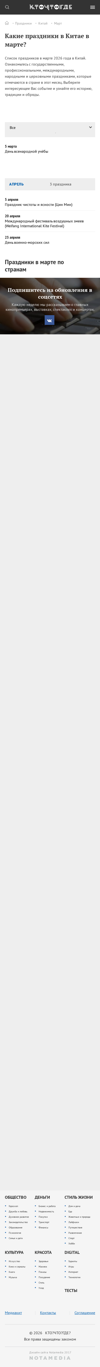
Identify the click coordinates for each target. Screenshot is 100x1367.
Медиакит (13, 1312)
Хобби (71, 1243)
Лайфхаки (73, 1222)
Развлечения (75, 1232)
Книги (12, 1272)
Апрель (16, 184)
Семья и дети (16, 1238)
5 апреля (11, 199)
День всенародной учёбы (26, 151)
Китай (43, 23)
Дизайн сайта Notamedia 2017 (50, 1352)
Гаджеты (72, 1261)
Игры (71, 1266)
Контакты (48, 1312)
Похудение (44, 1277)
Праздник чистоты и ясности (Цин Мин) (38, 204)
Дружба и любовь (18, 1211)
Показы (43, 1272)
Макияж (43, 1266)
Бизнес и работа (47, 1206)
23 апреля (12, 237)
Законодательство (18, 1222)
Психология (15, 1232)
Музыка (13, 1277)
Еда (70, 1211)
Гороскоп (13, 1206)
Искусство (14, 1261)
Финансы (43, 1227)
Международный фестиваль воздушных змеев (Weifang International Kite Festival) (44, 223)
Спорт (71, 1238)
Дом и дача (74, 1206)
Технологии (74, 1277)
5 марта (11, 146)
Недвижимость (46, 1211)
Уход (41, 1288)
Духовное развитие (19, 1216)
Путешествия (75, 1227)
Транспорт (44, 1222)
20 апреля (12, 216)
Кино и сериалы (17, 1266)
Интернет (73, 1272)
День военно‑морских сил (27, 242)
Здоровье (43, 1261)
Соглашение (85, 1312)
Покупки (43, 1216)
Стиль (41, 1282)
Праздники (23, 23)
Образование (15, 1227)
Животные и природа (79, 1216)
